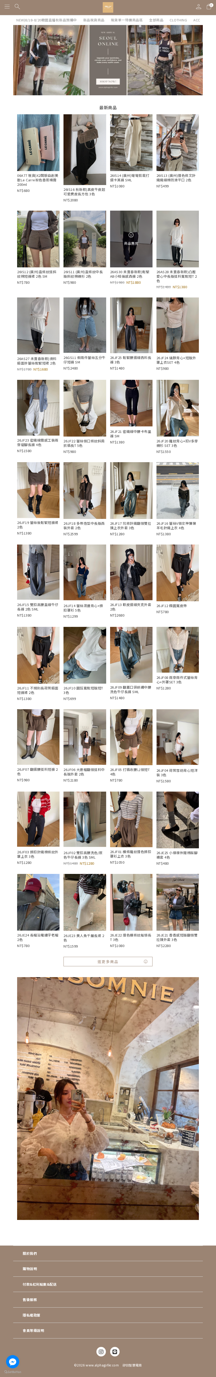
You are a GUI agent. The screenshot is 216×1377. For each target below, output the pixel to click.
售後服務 (30, 1299)
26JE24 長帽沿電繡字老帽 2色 (37, 937)
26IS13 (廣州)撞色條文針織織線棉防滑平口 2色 (176, 177)
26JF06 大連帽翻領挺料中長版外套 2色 (84, 772)
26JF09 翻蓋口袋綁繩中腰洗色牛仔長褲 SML (130, 689)
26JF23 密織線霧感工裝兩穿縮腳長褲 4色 (37, 442)
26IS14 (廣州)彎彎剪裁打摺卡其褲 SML (129, 177)
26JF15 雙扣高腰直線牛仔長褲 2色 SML (37, 607)
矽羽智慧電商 (132, 1365)
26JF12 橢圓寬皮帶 (171, 605)
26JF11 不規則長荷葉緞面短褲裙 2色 (37, 690)
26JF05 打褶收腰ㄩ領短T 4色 (130, 772)
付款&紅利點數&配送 (40, 1284)
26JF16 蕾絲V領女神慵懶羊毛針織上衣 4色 (176, 525)
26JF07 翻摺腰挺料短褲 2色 (37, 771)
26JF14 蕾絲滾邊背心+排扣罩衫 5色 (83, 608)
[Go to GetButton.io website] (12, 1371)
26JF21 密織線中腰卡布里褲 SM (130, 433)
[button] (7, 7)
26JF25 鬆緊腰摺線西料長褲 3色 (130, 360)
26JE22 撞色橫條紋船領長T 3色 (130, 937)
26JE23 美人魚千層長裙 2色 (83, 938)
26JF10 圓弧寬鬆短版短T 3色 (83, 690)
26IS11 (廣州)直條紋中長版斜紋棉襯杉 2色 (83, 274)
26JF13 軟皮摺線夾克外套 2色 (130, 607)
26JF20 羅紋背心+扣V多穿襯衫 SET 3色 (177, 443)
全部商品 (156, 19)
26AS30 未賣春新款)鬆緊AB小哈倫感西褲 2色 (130, 274)
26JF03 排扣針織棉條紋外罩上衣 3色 (37, 854)
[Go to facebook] (12, 1361)
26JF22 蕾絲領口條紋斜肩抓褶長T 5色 (84, 443)
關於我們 (30, 1253)
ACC (196, 19)
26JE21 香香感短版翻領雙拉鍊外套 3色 (177, 937)
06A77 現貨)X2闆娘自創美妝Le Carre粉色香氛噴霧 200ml (37, 180)
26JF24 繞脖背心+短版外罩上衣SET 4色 (176, 360)
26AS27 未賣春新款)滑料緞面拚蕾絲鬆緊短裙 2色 (37, 361)
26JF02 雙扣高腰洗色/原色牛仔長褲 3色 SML (83, 855)
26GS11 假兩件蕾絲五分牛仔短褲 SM (84, 360)
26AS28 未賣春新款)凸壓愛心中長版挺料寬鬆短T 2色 (176, 276)
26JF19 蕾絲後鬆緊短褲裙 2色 (37, 524)
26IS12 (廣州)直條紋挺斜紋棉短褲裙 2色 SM (36, 274)
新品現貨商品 (94, 19)
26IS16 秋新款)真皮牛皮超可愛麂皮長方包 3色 (84, 191)
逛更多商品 (108, 961)
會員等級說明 (33, 1330)
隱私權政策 (32, 1315)
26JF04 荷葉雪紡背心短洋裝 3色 (177, 772)
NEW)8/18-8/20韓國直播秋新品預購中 (46, 19)
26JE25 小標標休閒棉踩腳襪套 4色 (177, 855)
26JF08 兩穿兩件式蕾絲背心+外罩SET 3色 (177, 679)
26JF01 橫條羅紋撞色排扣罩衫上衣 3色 (130, 854)
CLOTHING (178, 19)
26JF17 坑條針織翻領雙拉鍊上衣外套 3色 (130, 525)
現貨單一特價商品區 (127, 19)
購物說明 (30, 1268)
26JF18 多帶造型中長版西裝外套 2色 (84, 525)
